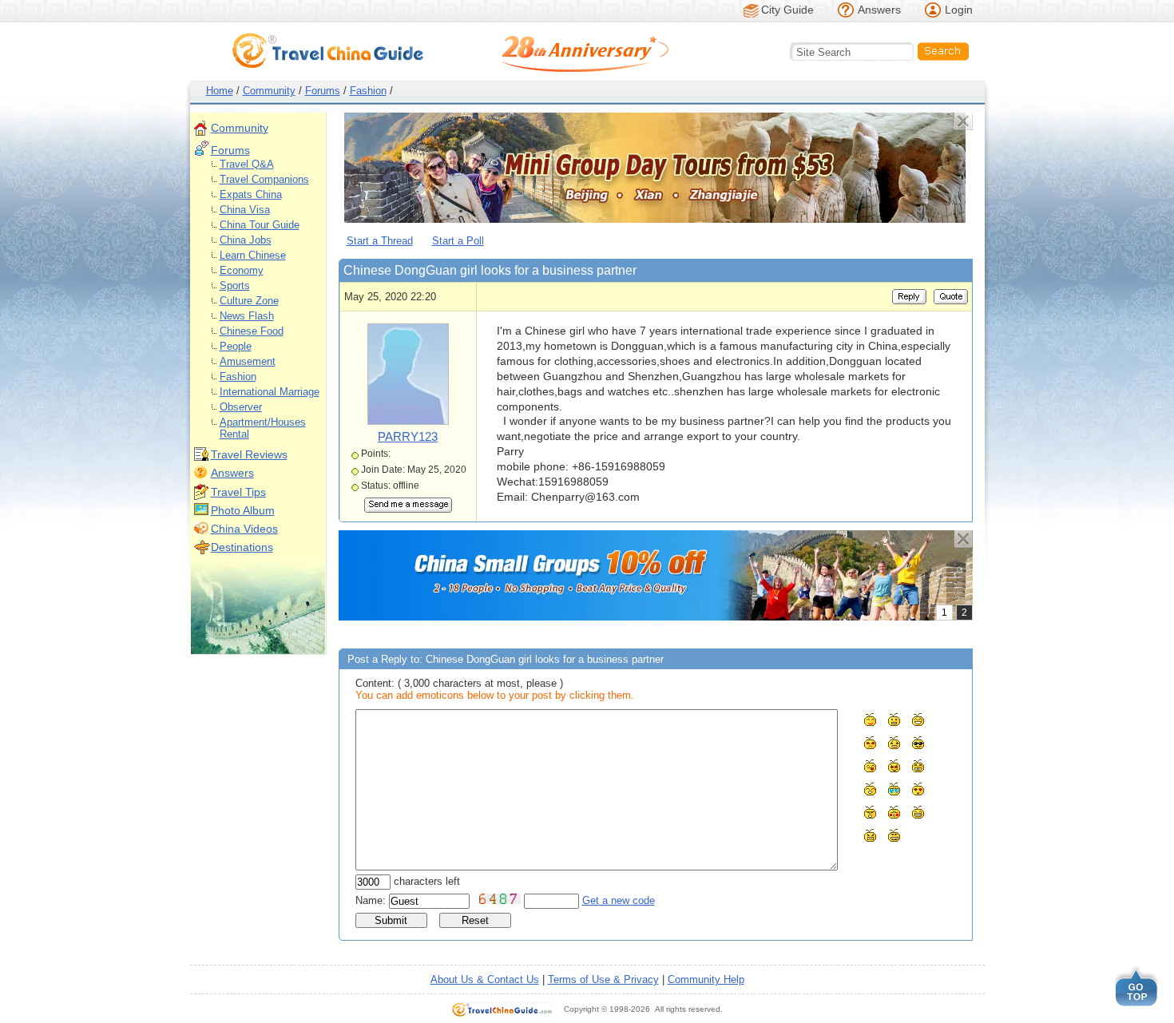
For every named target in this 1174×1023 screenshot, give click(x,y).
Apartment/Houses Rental (263, 428)
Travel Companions (264, 179)
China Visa (245, 210)
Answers (879, 9)
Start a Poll (458, 241)
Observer (241, 407)
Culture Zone (249, 301)
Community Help (706, 979)
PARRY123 (408, 436)
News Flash (247, 316)
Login (959, 9)
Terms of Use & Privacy (603, 979)
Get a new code (618, 900)
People (236, 346)
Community (269, 91)
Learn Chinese (253, 255)
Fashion (368, 91)
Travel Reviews (249, 454)
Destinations (242, 547)
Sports (235, 285)
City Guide (787, 9)
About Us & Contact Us (484, 979)
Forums (322, 91)
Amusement (248, 361)
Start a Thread (380, 241)
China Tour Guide (259, 225)
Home (219, 91)
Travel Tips (238, 492)
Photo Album (243, 510)
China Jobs (246, 240)
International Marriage (269, 392)
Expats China (251, 194)
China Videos (244, 528)
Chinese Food (252, 331)
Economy (242, 270)
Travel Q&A (247, 164)
